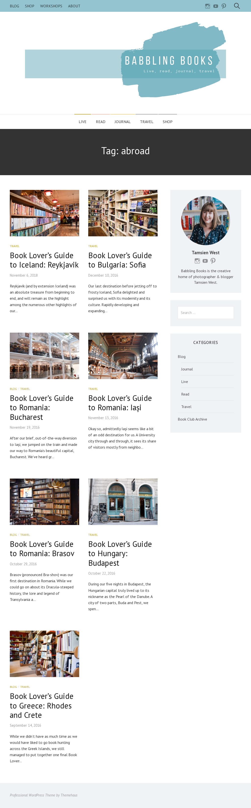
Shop (29, 5)
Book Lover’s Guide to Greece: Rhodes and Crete (42, 705)
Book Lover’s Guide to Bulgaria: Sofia (120, 260)
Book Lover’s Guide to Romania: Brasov (42, 548)
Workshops (51, 5)
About (74, 5)
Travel (146, 121)
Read (100, 121)
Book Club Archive (192, 419)
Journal (123, 121)
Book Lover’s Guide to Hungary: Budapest (120, 553)
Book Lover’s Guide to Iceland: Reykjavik (44, 260)
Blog (14, 5)
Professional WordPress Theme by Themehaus (43, 795)
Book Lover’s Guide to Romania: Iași (120, 402)
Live (83, 121)
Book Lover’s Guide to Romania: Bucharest (42, 407)
